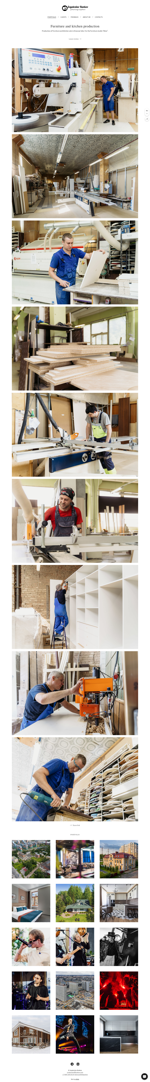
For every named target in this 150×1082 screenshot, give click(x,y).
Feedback (74, 17)
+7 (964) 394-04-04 (68, 1074)
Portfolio (52, 17)
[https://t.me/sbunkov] (72, 1064)
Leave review (74, 39)
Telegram (77, 1074)
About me (86, 17)
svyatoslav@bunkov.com (75, 1072)
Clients (63, 17)
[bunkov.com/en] (75, 8)
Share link (76, 825)
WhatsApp (84, 1074)
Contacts (99, 17)
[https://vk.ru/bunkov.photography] (78, 1064)
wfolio (77, 1079)
